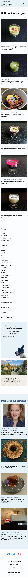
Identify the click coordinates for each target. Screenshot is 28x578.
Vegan (3, 310)
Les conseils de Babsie (14, 561)
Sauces (3, 300)
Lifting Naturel (6, 263)
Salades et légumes (7, 292)
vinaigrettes (5, 315)
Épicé (2, 255)
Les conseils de (6, 3)
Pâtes (3, 272)
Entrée (3, 250)
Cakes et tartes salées (8, 243)
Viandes (3, 312)
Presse (14, 567)
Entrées (3, 253)
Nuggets (3, 268)
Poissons (4, 277)
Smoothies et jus (6, 302)
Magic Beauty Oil (6, 265)
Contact (14, 570)
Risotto (3, 290)
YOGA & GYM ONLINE (7, 317)
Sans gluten (5, 295)
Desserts (4, 245)
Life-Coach (4, 260)
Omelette (4, 270)
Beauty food (5, 240)
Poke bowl (4, 280)
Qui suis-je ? (14, 564)
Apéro (3, 233)
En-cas (3, 248)
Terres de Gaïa (5, 307)
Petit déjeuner (5, 275)
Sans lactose (5, 297)
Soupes (3, 305)
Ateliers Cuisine (6, 238)
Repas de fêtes (5, 287)
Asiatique (4, 235)
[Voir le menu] (24, 4)
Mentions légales (14, 572)
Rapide (3, 282)
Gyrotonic (4, 258)
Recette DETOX (5, 285)
